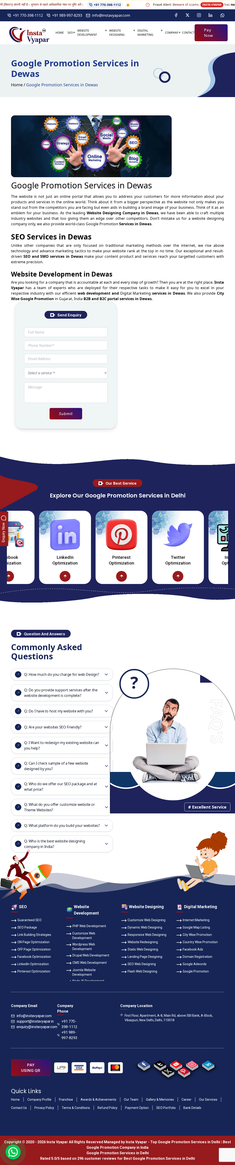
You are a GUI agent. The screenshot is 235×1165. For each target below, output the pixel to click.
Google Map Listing (196, 927)
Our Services (208, 1099)
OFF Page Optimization (34, 949)
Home (60, 33)
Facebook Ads (193, 949)
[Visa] (79, 1067)
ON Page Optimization (33, 942)
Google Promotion (102, 223)
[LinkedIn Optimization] (44, 534)
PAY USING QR (30, 1068)
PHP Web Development (89, 926)
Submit (66, 413)
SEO (70, 33)
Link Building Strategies (34, 935)
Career (186, 1099)
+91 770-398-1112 (85, 5)
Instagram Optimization (214, 560)
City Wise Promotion (197, 935)
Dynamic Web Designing (145, 927)
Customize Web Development (83, 935)
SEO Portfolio (166, 1108)
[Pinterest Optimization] (101, 534)
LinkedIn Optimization (44, 560)
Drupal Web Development (91, 955)
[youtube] (176, 1064)
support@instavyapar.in (35, 1021)
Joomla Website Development (84, 972)
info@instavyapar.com (111, 15)
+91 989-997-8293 (67, 15)
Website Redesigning (143, 942)
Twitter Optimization (157, 560)
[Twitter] (187, 15)
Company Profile (39, 1099)
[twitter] (168, 1071)
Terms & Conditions (76, 1108)
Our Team (131, 1099)
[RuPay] (97, 1067)
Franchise (66, 1099)
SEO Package (27, 927)
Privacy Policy (44, 1108)
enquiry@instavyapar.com (37, 1027)
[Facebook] (176, 15)
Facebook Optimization (34, 957)
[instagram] (192, 1064)
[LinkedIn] (210, 15)
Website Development (87, 33)
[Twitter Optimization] (157, 534)
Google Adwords (195, 964)
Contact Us (19, 1108)
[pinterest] (184, 1071)
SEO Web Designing (142, 964)
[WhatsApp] (222, 15)
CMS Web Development (90, 962)
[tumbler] (160, 1064)
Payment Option (137, 1108)
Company (171, 33)
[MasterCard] (115, 1067)
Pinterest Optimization (101, 560)
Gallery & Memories (160, 1099)
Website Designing (117, 33)
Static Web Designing (143, 949)
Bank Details (192, 1108)
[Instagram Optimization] (214, 534)
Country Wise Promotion (200, 942)
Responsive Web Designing (147, 935)
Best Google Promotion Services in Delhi (159, 1158)
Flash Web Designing (142, 971)
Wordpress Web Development (83, 946)
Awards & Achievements (98, 1099)
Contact (188, 33)
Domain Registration (197, 957)
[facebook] (144, 1064)
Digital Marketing (145, 33)
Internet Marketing (196, 920)
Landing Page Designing (145, 957)
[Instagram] (199, 15)
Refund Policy (108, 1108)
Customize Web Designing (146, 920)
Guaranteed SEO (29, 920)
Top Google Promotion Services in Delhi (185, 1142)
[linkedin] (208, 1064)
